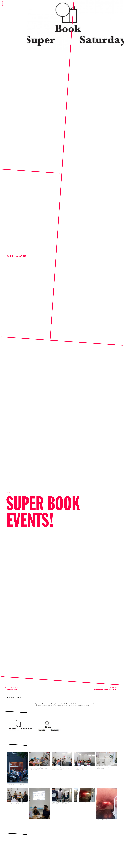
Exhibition (10, 697)
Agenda (19, 697)
